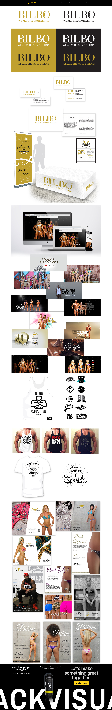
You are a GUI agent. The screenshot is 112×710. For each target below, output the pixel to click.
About (62, 3)
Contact (88, 3)
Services (79, 3)
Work (70, 3)
